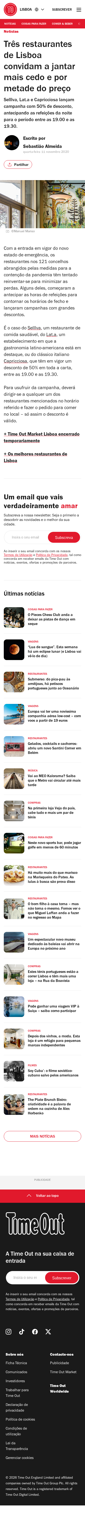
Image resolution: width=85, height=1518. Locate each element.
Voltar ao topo (47, 1196)
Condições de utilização (16, 1431)
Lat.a (51, 335)
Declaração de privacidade (17, 1408)
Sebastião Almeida (42, 147)
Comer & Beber (62, 24)
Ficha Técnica (16, 1363)
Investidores (15, 1381)
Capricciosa (15, 362)
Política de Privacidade (52, 555)
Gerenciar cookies (20, 1458)
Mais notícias (42, 1137)
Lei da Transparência (17, 1446)
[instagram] (8, 1332)
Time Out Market (63, 1372)
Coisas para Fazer (33, 24)
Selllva (34, 328)
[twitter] (48, 1332)
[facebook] (35, 1332)
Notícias (10, 24)
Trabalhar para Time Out (17, 1393)
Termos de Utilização (18, 555)
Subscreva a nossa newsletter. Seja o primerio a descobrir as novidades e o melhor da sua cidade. (41, 520)
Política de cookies (20, 1420)
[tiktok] (22, 1332)
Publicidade (59, 1363)
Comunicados (16, 1372)
